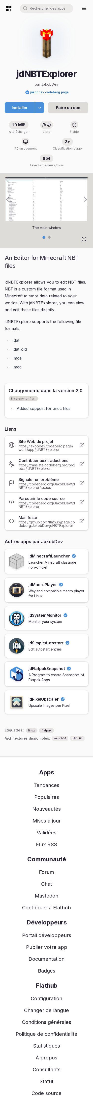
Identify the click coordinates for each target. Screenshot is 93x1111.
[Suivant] (85, 199)
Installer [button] (20, 107)
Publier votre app (46, 947)
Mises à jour (46, 821)
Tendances (46, 785)
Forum (46, 872)
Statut (46, 1081)
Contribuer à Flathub (46, 908)
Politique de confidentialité (46, 1034)
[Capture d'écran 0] (43, 237)
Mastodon (46, 896)
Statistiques (46, 1046)
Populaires (46, 797)
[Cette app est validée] (27, 92)
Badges (46, 971)
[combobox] (46, 8)
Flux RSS (46, 844)
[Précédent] (7, 199)
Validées (46, 833)
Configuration (46, 998)
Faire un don (68, 107)
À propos (46, 1058)
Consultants (47, 1070)
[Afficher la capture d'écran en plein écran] (84, 239)
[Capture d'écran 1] (49, 237)
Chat (46, 884)
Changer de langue (46, 1010)
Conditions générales (46, 1022)
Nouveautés (46, 809)
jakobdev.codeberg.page (49, 92)
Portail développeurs (46, 935)
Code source (46, 1093)
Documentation (46, 959)
